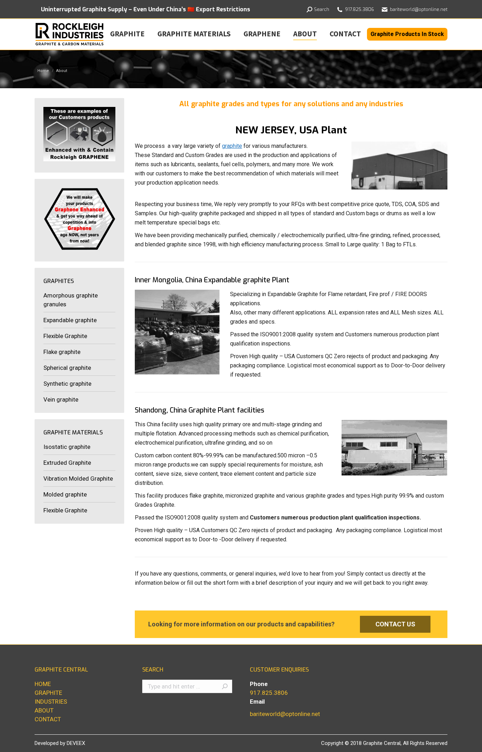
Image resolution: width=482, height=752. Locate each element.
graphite (232, 146)
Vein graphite (60, 399)
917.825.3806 (269, 692)
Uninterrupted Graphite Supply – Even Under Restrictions (145, 9)
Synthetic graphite (67, 383)
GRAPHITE (48, 692)
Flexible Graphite (65, 335)
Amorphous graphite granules (70, 300)
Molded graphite (65, 494)
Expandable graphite (70, 320)
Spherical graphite (67, 367)
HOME (43, 683)
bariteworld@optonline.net (418, 9)
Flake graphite (61, 351)
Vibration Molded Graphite (78, 478)
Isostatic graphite (66, 446)
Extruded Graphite (67, 462)
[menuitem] (127, 33)
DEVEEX (76, 743)
